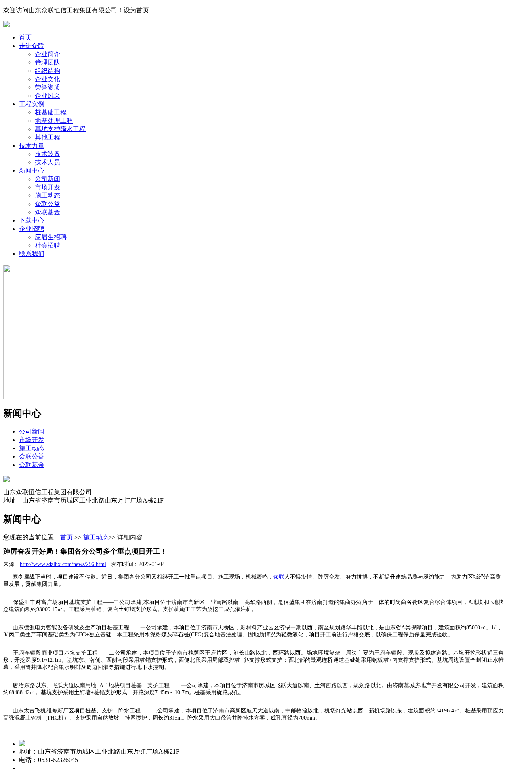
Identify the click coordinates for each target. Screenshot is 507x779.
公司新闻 (47, 178)
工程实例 (31, 104)
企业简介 (47, 54)
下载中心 (31, 220)
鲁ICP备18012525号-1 (48, 768)
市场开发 (47, 187)
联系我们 (31, 253)
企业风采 (47, 95)
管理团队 (47, 62)
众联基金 (47, 212)
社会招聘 (47, 245)
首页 (25, 37)
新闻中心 (31, 170)
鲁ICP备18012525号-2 (111, 768)
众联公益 (47, 203)
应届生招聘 (51, 237)
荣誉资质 (47, 87)
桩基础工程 (51, 112)
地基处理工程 (54, 120)
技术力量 (31, 145)
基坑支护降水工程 (60, 129)
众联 (278, 577)
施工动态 (47, 195)
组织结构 (47, 70)
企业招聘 (31, 228)
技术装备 (47, 153)
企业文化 (47, 79)
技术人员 (47, 162)
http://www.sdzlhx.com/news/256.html (63, 564)
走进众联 (31, 45)
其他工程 (47, 137)
